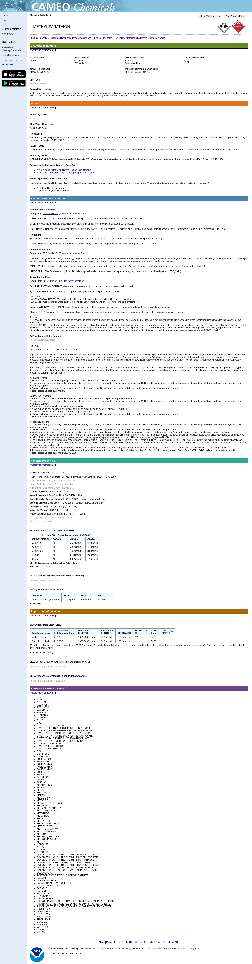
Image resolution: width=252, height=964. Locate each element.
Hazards (55, 38)
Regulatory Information (125, 38)
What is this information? (42, 50)
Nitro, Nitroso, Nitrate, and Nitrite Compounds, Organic (64, 170)
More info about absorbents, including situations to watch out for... (179, 183)
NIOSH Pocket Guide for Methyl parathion (63, 281)
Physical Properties (102, 38)
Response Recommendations (76, 38)
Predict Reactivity (10, 55)
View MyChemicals (11, 50)
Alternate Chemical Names (151, 38)
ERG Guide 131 (50, 213)
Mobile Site (7, 64)
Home (5, 15)
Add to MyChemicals (209, 16)
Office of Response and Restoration (82, 948)
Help (4, 20)
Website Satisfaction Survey (149, 942)
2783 (76, 63)
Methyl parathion (38, 72)
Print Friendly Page (235, 16)
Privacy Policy (113, 942)
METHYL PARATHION (135, 72)
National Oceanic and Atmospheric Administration (158, 948)
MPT (189, 62)
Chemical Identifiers (39, 38)
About (102, 942)
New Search (8, 33)
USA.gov (191, 948)
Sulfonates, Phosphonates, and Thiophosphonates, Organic (67, 172)
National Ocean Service (117, 948)
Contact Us (127, 942)
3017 (76, 60)
